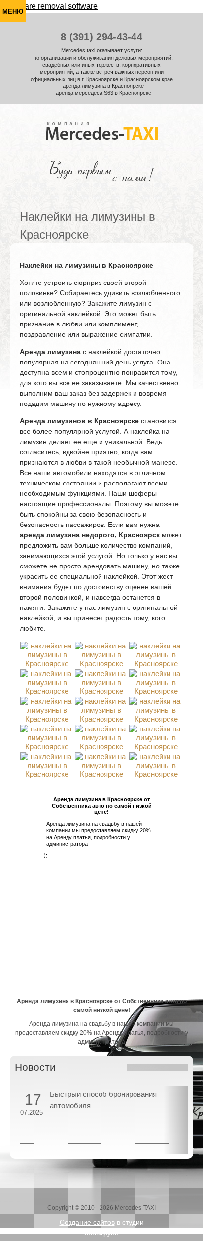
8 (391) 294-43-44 (101, 36)
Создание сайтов (87, 1222)
